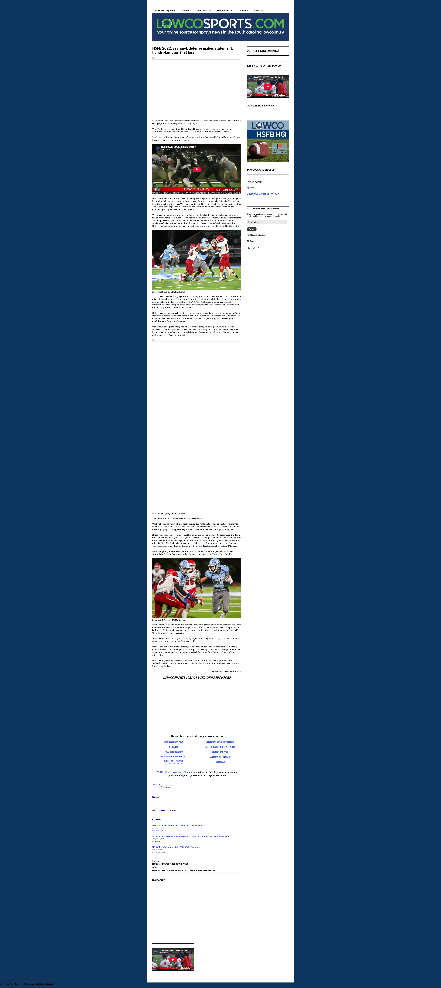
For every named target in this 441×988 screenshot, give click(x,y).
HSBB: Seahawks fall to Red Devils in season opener (177, 825)
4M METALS (220, 762)
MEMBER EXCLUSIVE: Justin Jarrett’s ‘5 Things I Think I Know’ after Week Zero (190, 836)
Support (185, 10)
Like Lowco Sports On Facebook (263, 194)
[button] (154, 707)
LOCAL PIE (173, 747)
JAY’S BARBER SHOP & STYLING (173, 756)
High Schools (223, 10)
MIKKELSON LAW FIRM (173, 742)
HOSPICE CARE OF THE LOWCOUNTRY (220, 747)
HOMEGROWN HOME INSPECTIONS (220, 742)
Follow (251, 229)
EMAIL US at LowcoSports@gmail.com (176, 772)
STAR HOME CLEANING (173, 752)
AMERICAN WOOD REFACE (220, 757)
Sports (257, 10)
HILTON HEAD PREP (220, 752)
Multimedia (202, 10)
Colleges (242, 10)
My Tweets (251, 188)
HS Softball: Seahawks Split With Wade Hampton (176, 847)
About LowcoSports (164, 10)
